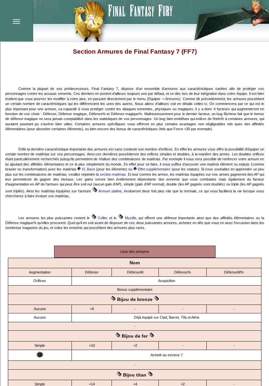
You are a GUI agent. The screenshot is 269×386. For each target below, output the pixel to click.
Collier (102, 218)
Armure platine (109, 191)
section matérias (113, 174)
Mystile (129, 218)
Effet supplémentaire (154, 169)
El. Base (88, 169)
